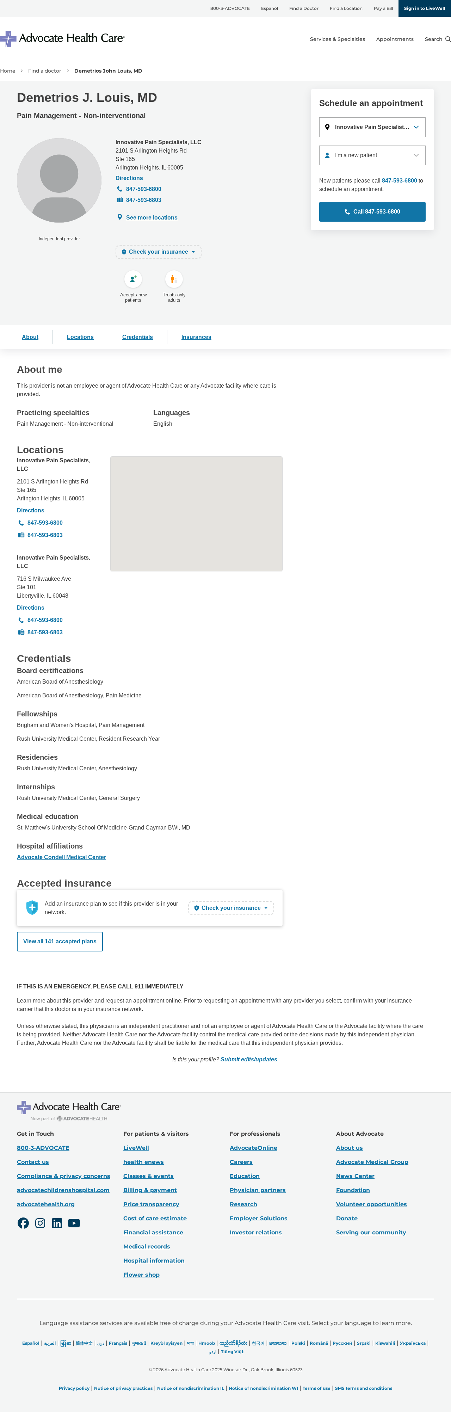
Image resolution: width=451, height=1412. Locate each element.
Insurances (196, 337)
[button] (372, 127)
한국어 (258, 1343)
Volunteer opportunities (371, 1204)
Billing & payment (150, 1190)
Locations (80, 337)
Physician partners (258, 1190)
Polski (298, 1343)
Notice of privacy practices (123, 1388)
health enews (143, 1162)
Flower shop (141, 1274)
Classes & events (148, 1176)
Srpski (364, 1343)
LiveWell (136, 1148)
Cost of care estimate (155, 1218)
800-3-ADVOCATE (230, 8)
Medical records (146, 1246)
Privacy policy (74, 1388)
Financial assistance (153, 1232)
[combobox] (372, 155)
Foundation (353, 1190)
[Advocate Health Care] (63, 39)
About (30, 337)
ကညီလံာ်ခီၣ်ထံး (233, 1343)
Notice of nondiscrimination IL (190, 1388)
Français (118, 1343)
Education (245, 1176)
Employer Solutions (259, 1218)
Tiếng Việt (232, 1351)
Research (243, 1204)
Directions (129, 178)
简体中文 (84, 1343)
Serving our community (371, 1232)
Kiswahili (385, 1343)
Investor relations (256, 1232)
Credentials (137, 337)
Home (7, 71)
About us (349, 1148)
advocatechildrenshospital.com (63, 1190)
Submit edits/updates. (250, 1059)
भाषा (190, 1343)
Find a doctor (44, 71)
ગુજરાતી (139, 1343)
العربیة (50, 1343)
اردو (212, 1351)
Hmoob (206, 1343)
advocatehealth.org (46, 1204)
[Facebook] (23, 1224)
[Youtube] (74, 1224)
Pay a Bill (383, 8)
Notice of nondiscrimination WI (263, 1388)
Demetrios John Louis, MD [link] (108, 71)
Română (319, 1343)
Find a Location (346, 8)
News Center (355, 1176)
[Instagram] (40, 1224)
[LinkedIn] (57, 1224)
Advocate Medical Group (372, 1162)
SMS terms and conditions (363, 1388)
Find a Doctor (304, 8)
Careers (241, 1162)
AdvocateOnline (253, 1148)
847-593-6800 (143, 189)
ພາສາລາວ (278, 1343)
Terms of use (316, 1388)
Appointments (395, 39)
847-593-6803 (143, 200)
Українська (413, 1343)
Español (269, 8)
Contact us (33, 1162)
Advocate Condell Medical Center (61, 857)
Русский (342, 1343)
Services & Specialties (337, 39)
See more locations (152, 218)
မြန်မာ (65, 1343)
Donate (347, 1218)
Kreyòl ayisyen (166, 1343)
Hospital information (154, 1260)
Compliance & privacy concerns (63, 1176)
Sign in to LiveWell (424, 8)
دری (100, 1343)
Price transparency (151, 1204)
